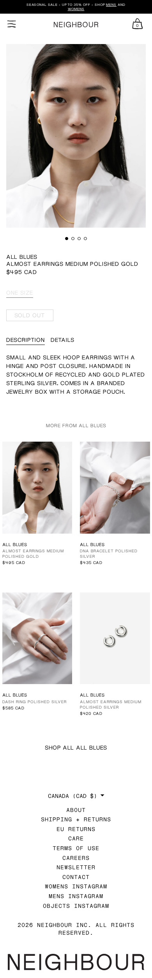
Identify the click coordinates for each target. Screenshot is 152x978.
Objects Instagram (76, 905)
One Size (19, 292)
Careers (76, 857)
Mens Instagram (76, 896)
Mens (111, 5)
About (76, 809)
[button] (66, 238)
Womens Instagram (76, 886)
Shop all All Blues (76, 747)
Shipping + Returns (76, 819)
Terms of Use (76, 848)
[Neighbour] (76, 25)
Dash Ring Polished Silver (34, 701)
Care (76, 838)
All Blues (21, 256)
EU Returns (76, 829)
